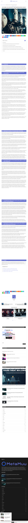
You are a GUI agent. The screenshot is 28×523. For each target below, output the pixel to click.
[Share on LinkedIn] (12, 35)
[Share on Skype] (4, 37)
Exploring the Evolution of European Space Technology (9, 45)
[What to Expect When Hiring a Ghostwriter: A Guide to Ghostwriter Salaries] (14, 377)
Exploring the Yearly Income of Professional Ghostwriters (15, 392)
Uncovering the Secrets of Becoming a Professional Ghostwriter (16, 388)
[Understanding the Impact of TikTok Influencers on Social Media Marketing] (2, 518)
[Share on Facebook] (7, 35)
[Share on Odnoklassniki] (17, 35)
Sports (14, 428)
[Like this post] (6, 35)
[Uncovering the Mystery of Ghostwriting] (4, 402)
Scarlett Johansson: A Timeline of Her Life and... (7, 351)
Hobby (14, 419)
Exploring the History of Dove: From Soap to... (11, 361)
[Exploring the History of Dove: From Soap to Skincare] (4, 362)
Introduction (4, 42)
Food (14, 416)
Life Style (14, 422)
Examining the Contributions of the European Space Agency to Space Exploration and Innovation (14, 49)
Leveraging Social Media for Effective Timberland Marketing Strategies (10, 270)
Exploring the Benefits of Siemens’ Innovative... (7, 513)
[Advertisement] (14, 58)
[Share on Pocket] (2, 37)
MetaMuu (14, 299)
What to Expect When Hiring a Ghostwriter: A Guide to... (12, 474)
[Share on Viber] (6, 37)
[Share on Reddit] (18, 35)
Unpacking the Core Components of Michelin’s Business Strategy (10, 268)
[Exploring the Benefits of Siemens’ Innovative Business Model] (2, 514)
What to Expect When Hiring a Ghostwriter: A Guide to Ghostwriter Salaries (13, 385)
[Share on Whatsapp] (21, 35)
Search (3, 342)
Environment (14, 413)
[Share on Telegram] (23, 35)
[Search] (25, 1)
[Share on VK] (15, 35)
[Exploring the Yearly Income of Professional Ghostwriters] (4, 393)
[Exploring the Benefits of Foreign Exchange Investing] (8, 313)
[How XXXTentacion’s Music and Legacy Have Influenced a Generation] (4, 359)
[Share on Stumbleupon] (20, 35)
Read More (16, 522)
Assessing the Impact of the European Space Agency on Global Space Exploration (12, 46)
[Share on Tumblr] (13, 35)
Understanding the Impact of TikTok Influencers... (7, 517)
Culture (14, 410)
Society (14, 425)
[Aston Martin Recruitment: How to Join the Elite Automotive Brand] (20, 313)
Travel (14, 431)
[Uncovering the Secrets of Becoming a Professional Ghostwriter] (4, 389)
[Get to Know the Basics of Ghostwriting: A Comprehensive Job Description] (4, 397)
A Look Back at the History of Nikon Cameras (7, 271)
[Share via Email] (7, 37)
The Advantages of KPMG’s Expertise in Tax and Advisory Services (10, 269)
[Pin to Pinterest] (10, 35)
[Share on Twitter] (9, 35)
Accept (13, 522)
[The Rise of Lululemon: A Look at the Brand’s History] (4, 355)
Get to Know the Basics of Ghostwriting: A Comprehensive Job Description (15, 397)
